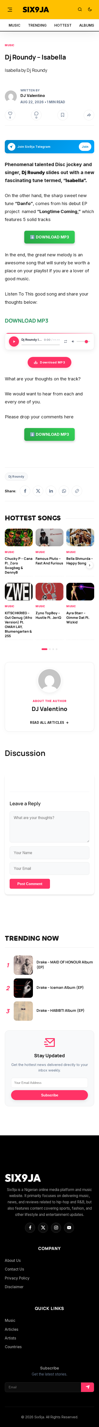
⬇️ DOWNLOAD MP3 (49, 237)
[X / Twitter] (38, 491)
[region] (49, 589)
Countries (13, 1347)
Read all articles (47, 723)
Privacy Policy (17, 1278)
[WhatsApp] (64, 491)
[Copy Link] (77, 491)
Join (85, 146)
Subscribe (49, 1095)
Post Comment (29, 884)
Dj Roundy (16, 476)
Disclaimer (14, 1287)
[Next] (89, 565)
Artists (10, 1338)
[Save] (62, 115)
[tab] (44, 649)
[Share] (89, 115)
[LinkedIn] (51, 491)
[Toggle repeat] (65, 341)
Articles (11, 1329)
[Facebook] (25, 491)
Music (9, 45)
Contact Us (14, 1269)
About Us (13, 1260)
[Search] (79, 9)
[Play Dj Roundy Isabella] (14, 341)
